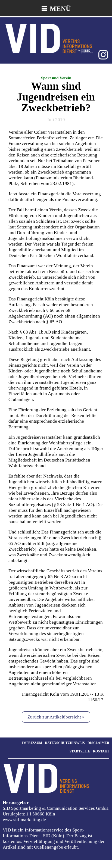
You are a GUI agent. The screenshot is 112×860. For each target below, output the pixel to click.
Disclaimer (98, 743)
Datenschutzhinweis (65, 743)
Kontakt (101, 751)
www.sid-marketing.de (24, 819)
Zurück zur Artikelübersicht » (56, 717)
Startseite (80, 751)
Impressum (32, 743)
